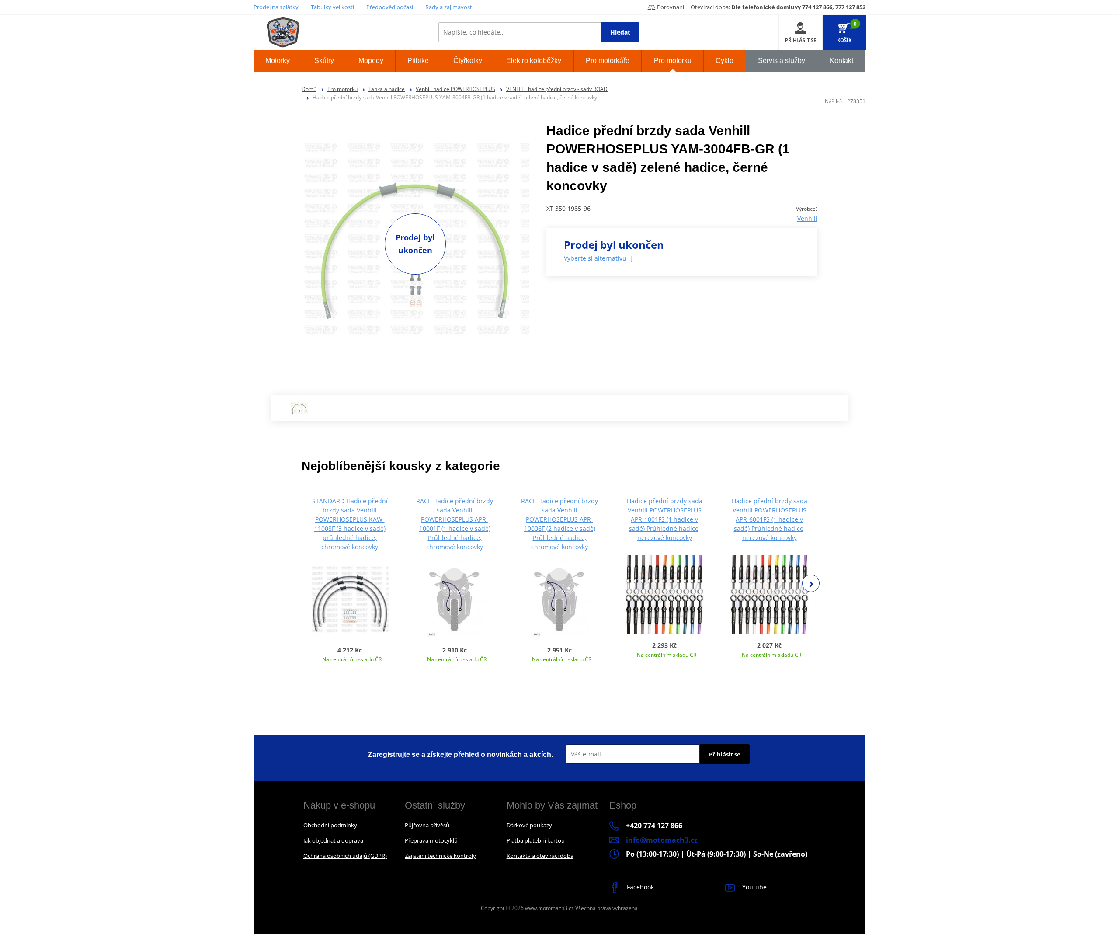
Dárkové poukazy (529, 825)
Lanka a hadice (386, 89)
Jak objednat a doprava (333, 840)
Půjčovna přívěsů (427, 825)
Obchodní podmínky (330, 825)
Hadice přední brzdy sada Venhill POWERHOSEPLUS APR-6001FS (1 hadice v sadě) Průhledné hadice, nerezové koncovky (769, 519)
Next (811, 583)
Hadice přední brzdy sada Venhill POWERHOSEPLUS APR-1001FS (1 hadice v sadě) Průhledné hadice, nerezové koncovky (664, 519)
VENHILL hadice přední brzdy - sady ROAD (557, 89)
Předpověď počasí (389, 7)
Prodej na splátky (276, 7)
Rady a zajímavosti (449, 7)
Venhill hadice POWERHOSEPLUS (455, 89)
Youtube (753, 887)
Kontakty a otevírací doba (540, 856)
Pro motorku (342, 89)
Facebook (639, 887)
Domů (309, 89)
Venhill (807, 218)
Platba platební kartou (536, 840)
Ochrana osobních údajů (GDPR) (345, 856)
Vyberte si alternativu (596, 258)
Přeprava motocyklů (431, 840)
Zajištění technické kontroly (440, 856)
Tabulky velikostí (332, 7)
